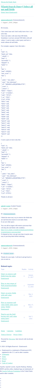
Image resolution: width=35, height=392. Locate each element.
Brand (4, 361)
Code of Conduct (7, 363)
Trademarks (5, 354)
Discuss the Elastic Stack (8, 2)
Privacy (4, 359)
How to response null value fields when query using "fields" (9, 305)
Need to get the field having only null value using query (9, 316)
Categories (10, 331)
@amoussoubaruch (9, 214)
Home (3, 331)
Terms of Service (6, 334)
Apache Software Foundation (11, 371)
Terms (4, 356)
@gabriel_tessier (8, 253)
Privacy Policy (17, 334)
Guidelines (18, 331)
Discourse (12, 339)
